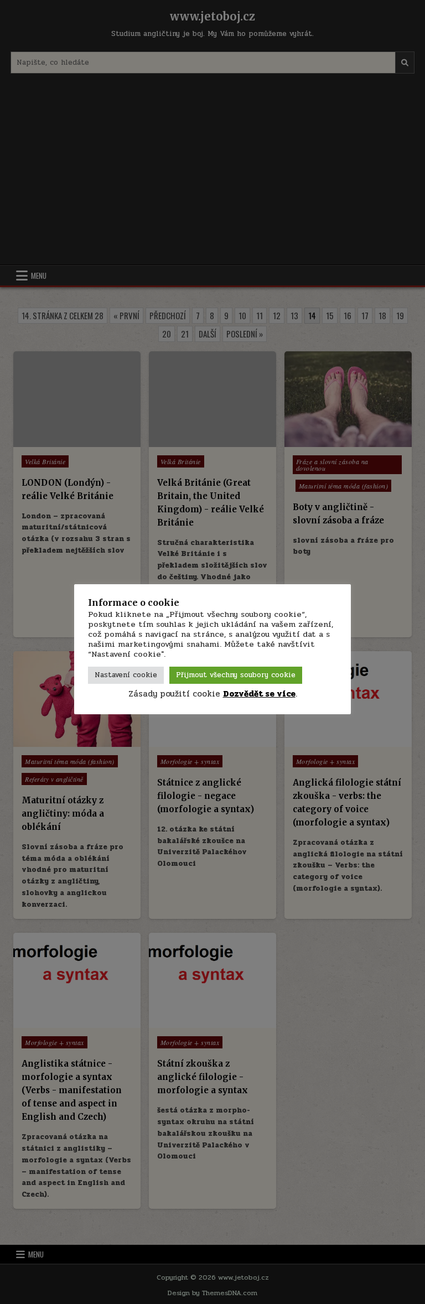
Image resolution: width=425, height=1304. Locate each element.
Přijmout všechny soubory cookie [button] (236, 674)
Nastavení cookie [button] (126, 674)
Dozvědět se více (259, 693)
